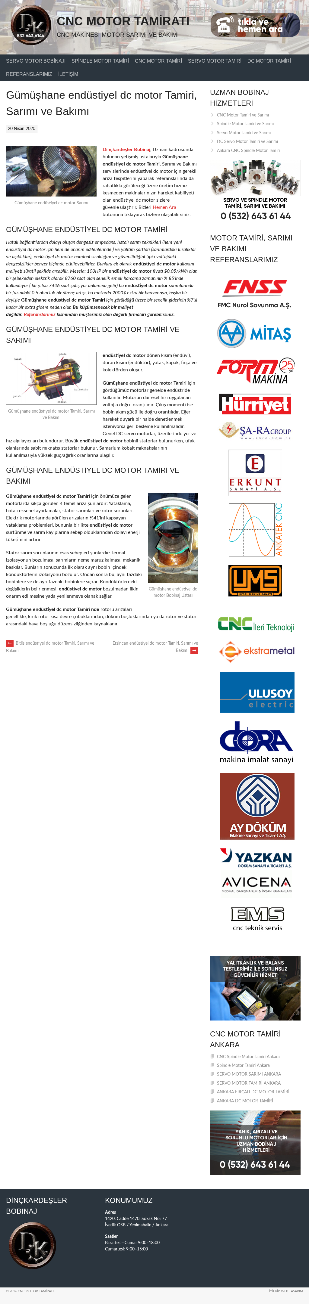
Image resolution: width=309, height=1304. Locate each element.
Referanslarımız (29, 74)
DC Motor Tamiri (269, 60)
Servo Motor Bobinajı (35, 60)
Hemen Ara (164, 207)
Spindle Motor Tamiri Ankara (243, 1066)
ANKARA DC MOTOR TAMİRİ (245, 1101)
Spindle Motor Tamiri (100, 60)
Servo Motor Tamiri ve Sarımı (244, 133)
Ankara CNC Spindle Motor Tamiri (248, 151)
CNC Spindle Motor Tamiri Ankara (248, 1057)
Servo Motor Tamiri (214, 60)
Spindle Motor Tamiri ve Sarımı (245, 124)
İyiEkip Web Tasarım (286, 1291)
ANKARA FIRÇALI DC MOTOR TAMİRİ (253, 1092)
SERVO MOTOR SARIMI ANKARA (249, 1074)
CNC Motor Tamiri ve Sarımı (243, 115)
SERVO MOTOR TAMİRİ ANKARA (249, 1083)
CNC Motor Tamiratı (123, 21)
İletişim (68, 74)
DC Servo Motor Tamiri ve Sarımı (247, 142)
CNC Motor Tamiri (158, 60)
